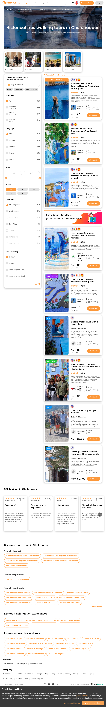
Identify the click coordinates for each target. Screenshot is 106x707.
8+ (34, 189)
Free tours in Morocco (25, 10)
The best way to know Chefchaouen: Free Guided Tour (84, 130)
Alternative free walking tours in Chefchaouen (60, 556)
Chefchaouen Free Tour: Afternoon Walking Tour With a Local (85, 175)
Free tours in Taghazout (80, 649)
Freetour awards (22, 679)
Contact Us (29, 674)
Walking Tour (24, 211)
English (24, 140)
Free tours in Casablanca (15, 644)
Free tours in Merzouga (34, 649)
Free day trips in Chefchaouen (17, 579)
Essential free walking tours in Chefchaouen (22, 556)
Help (46, 674)
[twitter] (57, 684)
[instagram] (45, 684)
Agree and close (93, 703)
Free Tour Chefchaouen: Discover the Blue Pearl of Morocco (83, 235)
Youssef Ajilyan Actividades (81, 389)
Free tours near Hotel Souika (77, 593)
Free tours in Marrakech (35, 639)
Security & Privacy (71, 674)
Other (24, 230)
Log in (99, 3)
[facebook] (49, 684)
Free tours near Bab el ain (45, 598)
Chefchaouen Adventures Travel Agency (81, 258)
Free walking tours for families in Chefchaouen (60, 561)
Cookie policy (8, 679)
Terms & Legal (86, 674)
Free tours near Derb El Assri (69, 603)
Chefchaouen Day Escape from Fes (83, 411)
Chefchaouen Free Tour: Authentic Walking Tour (82, 280)
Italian (24, 160)
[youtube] (53, 684)
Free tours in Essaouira (65, 644)
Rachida (79, 344)
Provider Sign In (21, 664)
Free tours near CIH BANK (45, 603)
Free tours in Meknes (13, 649)
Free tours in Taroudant (15, 654)
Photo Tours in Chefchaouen (17, 566)
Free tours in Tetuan (91, 639)
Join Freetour (8, 664)
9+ (23, 189)
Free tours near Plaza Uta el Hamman (48, 593)
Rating (11, 263)
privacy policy (82, 696)
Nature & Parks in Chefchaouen (44, 620)
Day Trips (24, 224)
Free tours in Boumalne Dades (40, 644)
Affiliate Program (36, 664)
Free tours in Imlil (84, 644)
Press (60, 674)
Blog (53, 674)
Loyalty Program (37, 679)
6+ (23, 193)
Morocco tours (80, 196)
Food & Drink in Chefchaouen (17, 620)
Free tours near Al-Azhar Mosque (71, 598)
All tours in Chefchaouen (54, 75)
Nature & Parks (24, 243)
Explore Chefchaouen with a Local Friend (84, 323)
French (24, 153)
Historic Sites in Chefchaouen (17, 625)
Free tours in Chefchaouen (49, 10)
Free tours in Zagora (56, 654)
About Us (19, 674)
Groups (39, 674)
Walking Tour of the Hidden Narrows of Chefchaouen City (85, 453)
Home (9, 10)
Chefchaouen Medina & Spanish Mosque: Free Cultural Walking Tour (85, 86)
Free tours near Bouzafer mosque (18, 598)
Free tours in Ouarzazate (57, 649)
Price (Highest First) (17, 270)
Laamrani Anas (80, 472)
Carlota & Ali (80, 153)
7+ (11, 193)
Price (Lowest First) (17, 276)
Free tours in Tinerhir (36, 654)
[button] (13, 61)
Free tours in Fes (73, 639)
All (11, 189)
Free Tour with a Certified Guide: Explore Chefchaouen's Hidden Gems (85, 366)
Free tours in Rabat (55, 639)
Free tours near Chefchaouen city (18, 603)
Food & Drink (24, 218)
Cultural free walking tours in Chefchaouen (22, 561)
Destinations (7, 674)
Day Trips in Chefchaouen (70, 620)
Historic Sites (24, 237)
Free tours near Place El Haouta (18, 593)
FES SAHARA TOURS (81, 432)
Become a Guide (86, 3)
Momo (79, 108)
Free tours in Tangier (14, 639)
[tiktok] (61, 684)
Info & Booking (93, 115)
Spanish (24, 147)
